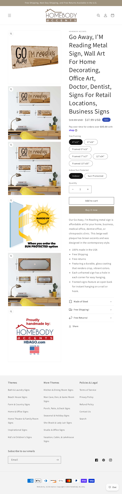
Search (83, 418)
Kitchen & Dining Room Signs (58, 389)
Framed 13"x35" (80, 163)
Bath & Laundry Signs (19, 389)
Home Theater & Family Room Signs (23, 420)
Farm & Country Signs (19, 404)
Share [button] (75, 326)
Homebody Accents (77, 487)
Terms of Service (88, 389)
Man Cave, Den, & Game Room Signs (59, 399)
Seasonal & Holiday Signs (56, 415)
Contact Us (85, 411)
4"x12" (75, 142)
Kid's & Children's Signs (20, 437)
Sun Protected (95, 175)
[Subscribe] (57, 460)
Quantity (73, 183)
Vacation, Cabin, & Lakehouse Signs (59, 439)
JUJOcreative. (51, 487)
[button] (9, 15)
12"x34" (100, 156)
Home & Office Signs (18, 411)
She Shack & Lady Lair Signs (58, 422)
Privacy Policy (86, 397)
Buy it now (91, 209)
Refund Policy (87, 404)
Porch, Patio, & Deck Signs (57, 408)
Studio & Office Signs (54, 429)
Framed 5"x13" (80, 149)
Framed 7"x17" (80, 156)
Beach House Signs (17, 397)
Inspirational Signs (17, 429)
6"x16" (90, 142)
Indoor (76, 175)
